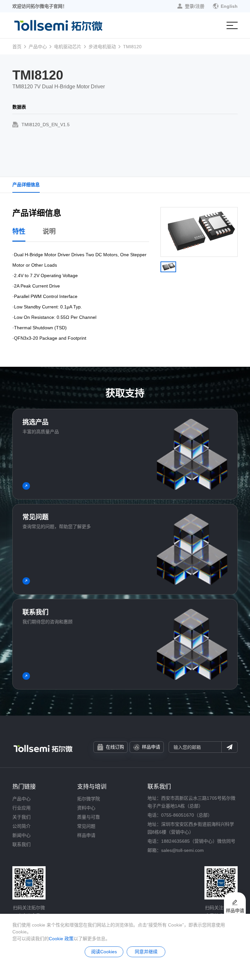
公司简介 (21, 826)
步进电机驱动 (102, 46)
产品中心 (38, 46)
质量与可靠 (88, 817)
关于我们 (21, 817)
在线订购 (115, 747)
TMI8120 (132, 46)
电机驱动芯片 (67, 46)
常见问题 (86, 826)
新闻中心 (21, 835)
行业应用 (21, 807)
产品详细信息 (26, 184)
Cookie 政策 (61, 938)
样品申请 (151, 747)
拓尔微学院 (88, 798)
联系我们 (21, 844)
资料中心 (86, 807)
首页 (16, 46)
